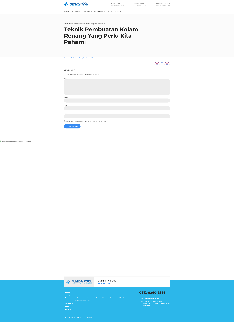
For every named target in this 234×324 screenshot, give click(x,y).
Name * (66, 97)
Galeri (110, 11)
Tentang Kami (76, 11)
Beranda (66, 11)
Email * (66, 105)
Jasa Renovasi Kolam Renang (82, 300)
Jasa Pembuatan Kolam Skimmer (118, 298)
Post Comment (73, 126)
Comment (66, 78)
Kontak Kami (118, 11)
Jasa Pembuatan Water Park (101, 298)
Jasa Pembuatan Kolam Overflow (83, 298)
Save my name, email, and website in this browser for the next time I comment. (85, 121)
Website (66, 113)
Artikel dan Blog (99, 11)
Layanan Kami (87, 11)
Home (66, 23)
